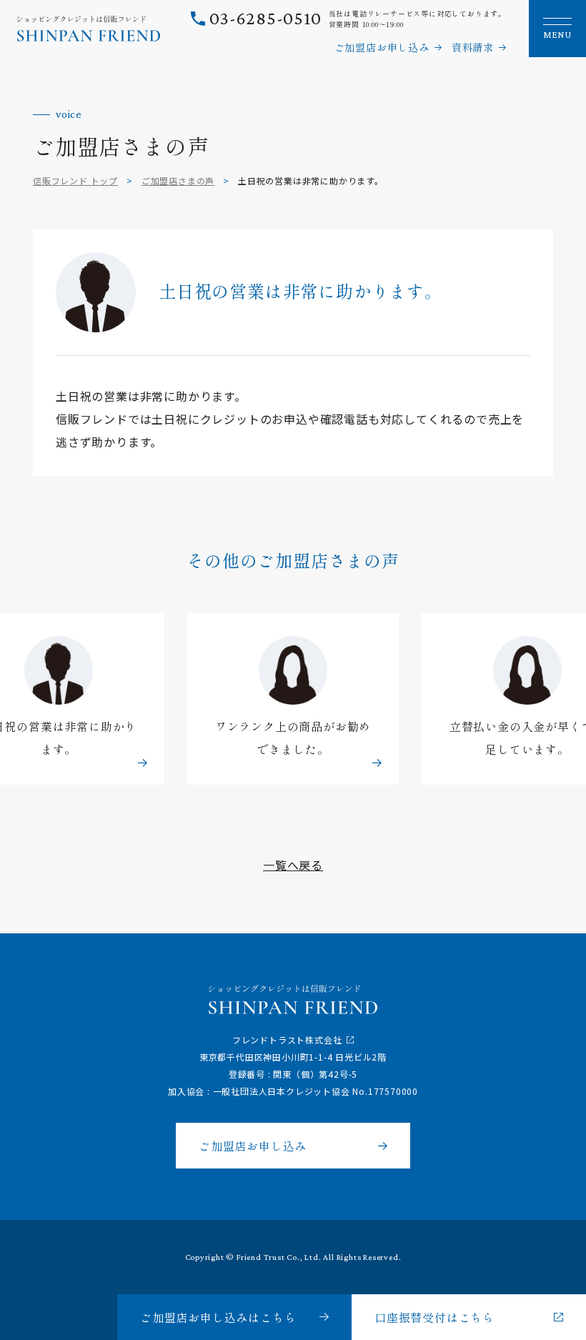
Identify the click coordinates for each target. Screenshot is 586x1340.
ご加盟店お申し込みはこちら (218, 1317)
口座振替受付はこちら (434, 1317)
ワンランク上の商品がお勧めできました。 (293, 738)
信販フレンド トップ (75, 180)
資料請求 (473, 47)
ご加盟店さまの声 (177, 180)
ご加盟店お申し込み (381, 47)
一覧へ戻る (293, 864)
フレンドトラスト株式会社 (287, 1039)
